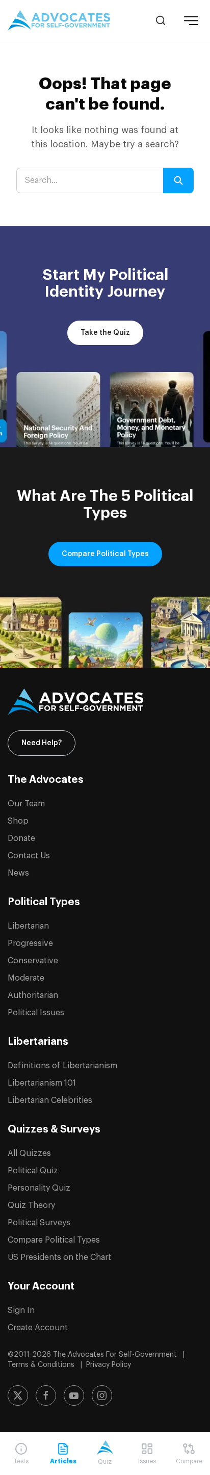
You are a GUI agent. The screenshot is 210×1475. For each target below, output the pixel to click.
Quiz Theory (31, 1205)
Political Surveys (39, 1223)
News (18, 873)
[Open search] (160, 20)
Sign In (21, 1310)
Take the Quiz (105, 332)
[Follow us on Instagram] (102, 1395)
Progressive (30, 943)
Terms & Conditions (42, 1364)
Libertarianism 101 (42, 1083)
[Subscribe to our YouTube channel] (74, 1395)
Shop (18, 821)
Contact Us (29, 856)
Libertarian (28, 926)
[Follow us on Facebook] (46, 1395)
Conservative (33, 961)
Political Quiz (33, 1171)
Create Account (38, 1328)
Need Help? (41, 743)
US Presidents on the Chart (59, 1257)
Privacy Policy (108, 1364)
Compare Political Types (105, 554)
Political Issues (36, 1013)
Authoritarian (33, 995)
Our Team (26, 804)
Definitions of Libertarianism (62, 1066)
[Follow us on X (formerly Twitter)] (18, 1395)
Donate (21, 838)
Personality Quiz (39, 1188)
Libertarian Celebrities (50, 1100)
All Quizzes (29, 1153)
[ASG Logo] (105, 702)
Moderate (26, 978)
